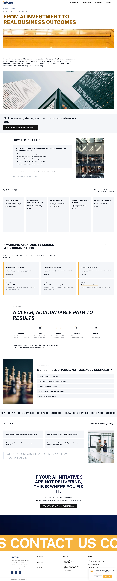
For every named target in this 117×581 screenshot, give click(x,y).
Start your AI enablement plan (58, 506)
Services (40, 564)
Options (98, 576)
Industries (98, 2)
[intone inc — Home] (8, 2)
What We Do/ (8, 8)
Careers (108, 2)
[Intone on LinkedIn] (12, 572)
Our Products (86, 2)
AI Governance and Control (89, 285)
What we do (73, 2)
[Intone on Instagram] (20, 572)
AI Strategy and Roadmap (14, 267)
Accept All (108, 576)
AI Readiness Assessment (52, 267)
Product (40, 567)
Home (39, 559)
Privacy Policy (97, 573)
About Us (40, 562)
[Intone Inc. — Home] (20, 557)
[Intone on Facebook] (16, 572)
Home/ (4, 8)
